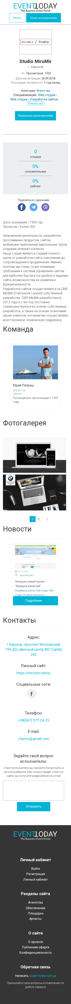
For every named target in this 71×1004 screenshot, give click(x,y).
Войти (17, 17)
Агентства (43, 90)
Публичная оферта (35, 947)
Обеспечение (35, 908)
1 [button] (32, 519)
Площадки (35, 913)
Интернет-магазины (34, 595)
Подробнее (33, 601)
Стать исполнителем (43, 17)
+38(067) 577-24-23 (33, 720)
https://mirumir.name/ (33, 673)
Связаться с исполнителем (35, 115)
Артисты (35, 919)
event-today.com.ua (42, 976)
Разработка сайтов (44, 99)
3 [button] (38, 519)
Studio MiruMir (26, 575)
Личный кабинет (35, 879)
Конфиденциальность (35, 952)
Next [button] (46, 519)
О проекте (35, 942)
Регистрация (35, 874)
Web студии (46, 95)
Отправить (33, 806)
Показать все (35, 103)
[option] (35, 375)
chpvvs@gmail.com (33, 739)
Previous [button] (24, 519)
